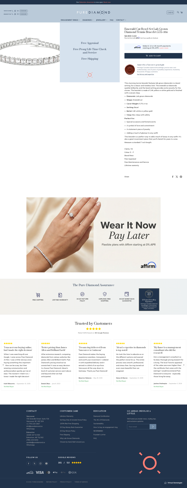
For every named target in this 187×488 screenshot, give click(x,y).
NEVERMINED (98, 431)
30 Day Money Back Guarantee (71, 427)
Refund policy (51, 482)
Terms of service (81, 482)
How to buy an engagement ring (106, 427)
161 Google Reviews (102, 333)
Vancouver (7, 10)
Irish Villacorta (9, 383)
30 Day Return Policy (67, 431)
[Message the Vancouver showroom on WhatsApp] (15, 11)
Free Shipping (65, 435)
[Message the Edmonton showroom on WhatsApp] (15, 14)
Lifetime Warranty (66, 416)
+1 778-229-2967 (33, 424)
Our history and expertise (145, 74)
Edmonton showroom (86, 2)
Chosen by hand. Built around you (72, 442)
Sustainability (99, 424)
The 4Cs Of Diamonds (102, 420)
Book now (107, 2)
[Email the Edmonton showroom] (18, 14)
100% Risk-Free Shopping (69, 424)
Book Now (23, 10)
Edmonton (7, 14)
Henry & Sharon (121, 378)
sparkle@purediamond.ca (35, 442)
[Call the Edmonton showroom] (12, 14)
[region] (93, 2)
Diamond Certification (102, 416)
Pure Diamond (37, 482)
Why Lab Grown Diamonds (70, 438)
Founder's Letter (100, 435)
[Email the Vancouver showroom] (18, 11)
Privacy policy (65, 482)
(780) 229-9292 (32, 440)
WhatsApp (30, 429)
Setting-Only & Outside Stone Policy (73, 420)
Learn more (163, 48)
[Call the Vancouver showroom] (12, 11)
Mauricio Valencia (85, 378)
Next (184, 365)
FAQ (111, 20)
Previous (3, 365)
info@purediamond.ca (34, 426)
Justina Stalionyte (160, 383)
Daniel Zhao (45, 383)
